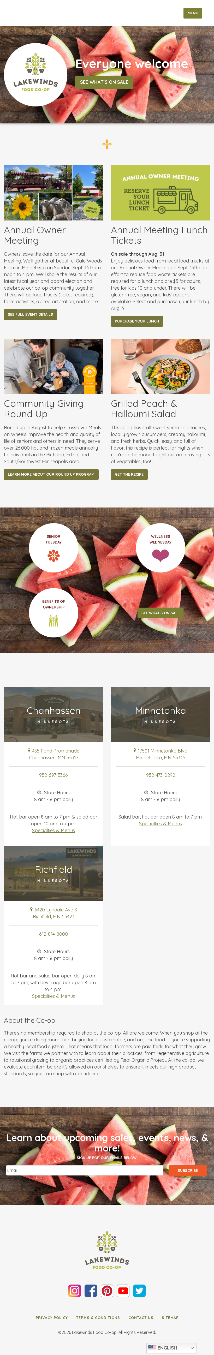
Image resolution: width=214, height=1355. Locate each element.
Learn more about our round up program (51, 474)
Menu (193, 13)
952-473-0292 (160, 775)
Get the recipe (129, 474)
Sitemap (170, 1317)
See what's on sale (104, 82)
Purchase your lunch (137, 321)
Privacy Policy (52, 1317)
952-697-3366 (53, 775)
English (166, 1348)
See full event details (30, 314)
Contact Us (140, 1317)
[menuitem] (52, 1317)
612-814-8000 (53, 934)
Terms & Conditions (98, 1317)
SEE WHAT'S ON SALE (160, 612)
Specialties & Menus (53, 830)
